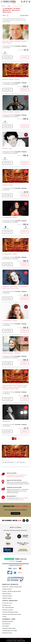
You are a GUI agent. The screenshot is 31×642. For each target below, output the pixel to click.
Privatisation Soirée (7, 633)
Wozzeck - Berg (7, 148)
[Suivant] (19, 439)
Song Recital (6, 421)
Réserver (24, 57)
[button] (27, 1)
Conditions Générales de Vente (10, 612)
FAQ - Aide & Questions (8, 607)
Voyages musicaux (7, 589)
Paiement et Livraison (7, 609)
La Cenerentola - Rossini (9, 217)
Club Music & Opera (7, 596)
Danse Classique (6, 593)
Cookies (4, 616)
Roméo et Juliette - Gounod (10, 79)
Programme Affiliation (7, 621)
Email (9, 499)
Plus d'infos (7, 57)
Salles (9, 6)
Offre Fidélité (5, 626)
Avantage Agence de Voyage (9, 630)
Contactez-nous (6, 605)
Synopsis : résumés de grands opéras (11, 591)
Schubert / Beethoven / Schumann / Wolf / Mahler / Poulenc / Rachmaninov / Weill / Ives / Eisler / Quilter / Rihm (15, 387)
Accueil (3, 6)
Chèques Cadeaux (7, 598)
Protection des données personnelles (11, 614)
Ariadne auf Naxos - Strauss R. (11, 353)
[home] (9, 2)
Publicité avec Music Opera (9, 628)
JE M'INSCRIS (15, 513)
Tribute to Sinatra (7, 185)
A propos (9, 639)
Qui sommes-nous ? (7, 603)
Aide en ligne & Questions (17, 499)
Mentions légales (18, 639)
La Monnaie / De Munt (8, 46)
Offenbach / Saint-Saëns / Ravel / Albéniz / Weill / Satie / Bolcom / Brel (15, 287)
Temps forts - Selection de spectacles (12, 586)
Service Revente (6, 623)
